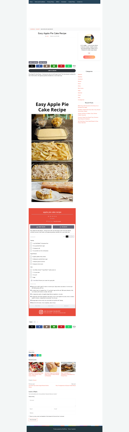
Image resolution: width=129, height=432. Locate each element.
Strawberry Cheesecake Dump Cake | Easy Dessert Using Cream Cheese (36, 374)
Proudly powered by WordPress (60, 429)
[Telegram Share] (38, 355)
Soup (79, 97)
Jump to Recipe (33, 62)
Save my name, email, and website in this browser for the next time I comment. (47, 416)
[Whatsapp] (40, 355)
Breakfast (80, 76)
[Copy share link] (46, 66)
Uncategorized (81, 99)
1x (67, 236)
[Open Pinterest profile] (89, 53)
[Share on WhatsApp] (68, 66)
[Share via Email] (54, 66)
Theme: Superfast (72, 429)
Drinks (79, 86)
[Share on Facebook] (39, 66)
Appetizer (80, 74)
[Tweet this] (32, 355)
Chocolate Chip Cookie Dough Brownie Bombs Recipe (39, 385)
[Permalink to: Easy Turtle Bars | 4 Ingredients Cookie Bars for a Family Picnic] (68, 367)
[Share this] (30, 355)
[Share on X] (32, 66)
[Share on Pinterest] (61, 66)
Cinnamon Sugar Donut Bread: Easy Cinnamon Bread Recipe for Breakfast (52, 374)
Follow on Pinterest (89, 57)
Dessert (34, 380)
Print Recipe (42, 62)
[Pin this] (35, 355)
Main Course (80, 88)
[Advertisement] (64, 15)
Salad (79, 90)
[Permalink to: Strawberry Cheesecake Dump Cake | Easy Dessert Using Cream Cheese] (36, 367)
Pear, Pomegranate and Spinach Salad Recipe (66, 384)
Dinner (79, 83)
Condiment (80, 79)
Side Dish (80, 93)
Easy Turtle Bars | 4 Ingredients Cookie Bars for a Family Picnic (68, 374)
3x (72, 236)
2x (69, 236)
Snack (79, 95)
